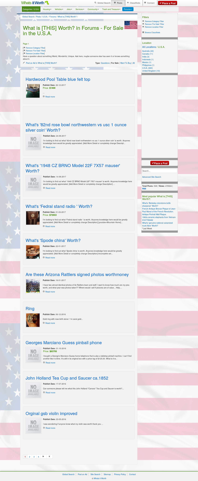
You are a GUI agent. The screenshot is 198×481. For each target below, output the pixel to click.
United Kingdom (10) (151, 70)
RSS (144, 188)
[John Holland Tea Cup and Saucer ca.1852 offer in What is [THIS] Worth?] (33, 390)
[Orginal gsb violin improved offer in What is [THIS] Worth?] (33, 426)
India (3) (145, 56)
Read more (50, 96)
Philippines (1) (148, 65)
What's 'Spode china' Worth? (53, 240)
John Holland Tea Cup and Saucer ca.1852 (67, 378)
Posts (119, 2)
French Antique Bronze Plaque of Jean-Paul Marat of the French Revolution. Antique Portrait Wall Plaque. (159, 211)
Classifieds (134, 2)
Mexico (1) (146, 62)
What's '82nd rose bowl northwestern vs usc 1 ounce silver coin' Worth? (76, 127)
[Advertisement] (76, 112)
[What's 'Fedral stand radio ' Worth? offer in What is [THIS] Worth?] (33, 218)
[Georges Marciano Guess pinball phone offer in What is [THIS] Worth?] (33, 355)
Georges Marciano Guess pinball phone (64, 342)
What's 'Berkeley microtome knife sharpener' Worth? (156, 204)
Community (92, 9)
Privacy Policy (120, 474)
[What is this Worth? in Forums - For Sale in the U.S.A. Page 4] (50, 457)
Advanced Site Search (151, 177)
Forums (127, 9)
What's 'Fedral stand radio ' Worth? (59, 206)
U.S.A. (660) (147, 68)
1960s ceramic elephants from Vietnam (159, 217)
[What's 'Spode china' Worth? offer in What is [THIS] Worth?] (33, 252)
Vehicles (58, 9)
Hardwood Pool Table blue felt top (58, 79)
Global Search (103, 2)
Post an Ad (82, 474)
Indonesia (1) (148, 59)
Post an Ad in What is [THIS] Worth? (41, 63)
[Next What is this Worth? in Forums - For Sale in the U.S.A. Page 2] (44, 457)
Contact (150, 2)
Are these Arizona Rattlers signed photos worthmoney (77, 274)
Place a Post (169, 3)
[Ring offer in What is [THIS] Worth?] (33, 320)
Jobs (69, 9)
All (134, 63)
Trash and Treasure (110, 9)
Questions (105, 63)
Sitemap (107, 474)
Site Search (95, 474)
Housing (46, 9)
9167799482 (147, 220)
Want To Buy (125, 63)
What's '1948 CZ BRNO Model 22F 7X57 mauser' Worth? (73, 168)
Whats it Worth (100, 478)
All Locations (149, 46)
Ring (30, 308)
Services (79, 9)
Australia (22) (148, 51)
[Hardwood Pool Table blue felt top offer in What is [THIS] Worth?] (33, 91)
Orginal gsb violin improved (51, 413)
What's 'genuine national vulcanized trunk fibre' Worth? (157, 224)
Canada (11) (147, 53)
